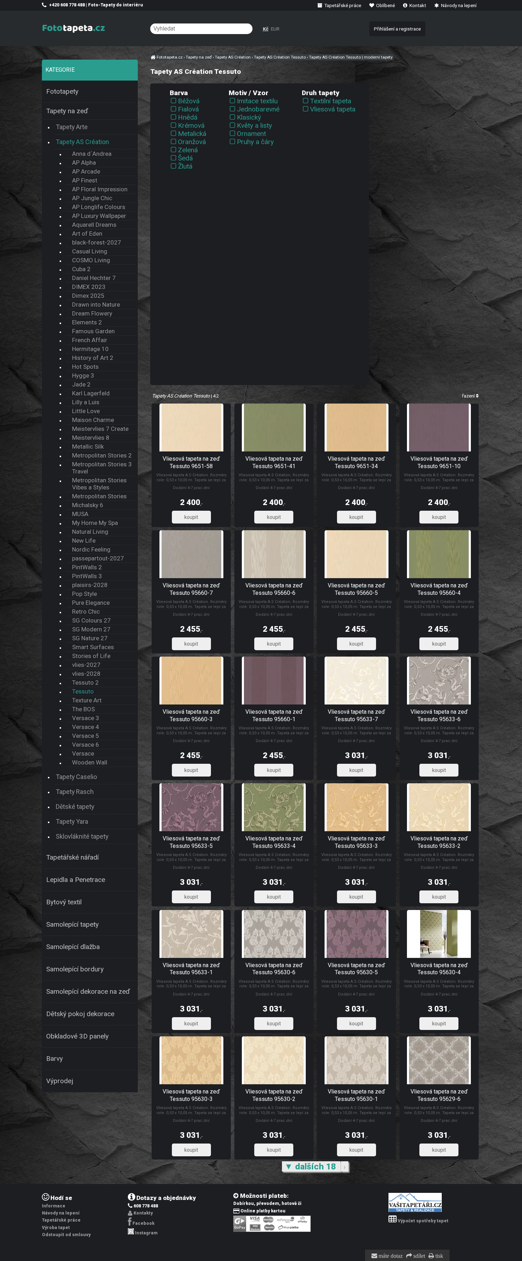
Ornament (251, 134)
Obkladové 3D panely (77, 1036)
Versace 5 (85, 735)
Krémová (191, 125)
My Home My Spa (95, 522)
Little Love (86, 411)
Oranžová (192, 142)
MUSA (80, 513)
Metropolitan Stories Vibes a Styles (99, 484)
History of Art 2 (92, 357)
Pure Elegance (91, 602)
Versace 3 (85, 718)
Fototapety (62, 91)
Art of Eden (87, 233)
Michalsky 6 (87, 505)
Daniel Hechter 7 (94, 277)
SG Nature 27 (90, 638)
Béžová (189, 101)
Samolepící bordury (75, 969)
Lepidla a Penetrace (75, 880)
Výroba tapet (56, 1227)
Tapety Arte (72, 127)
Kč (265, 29)
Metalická (192, 134)
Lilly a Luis (85, 402)
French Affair (89, 340)
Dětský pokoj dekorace (80, 1014)
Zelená (188, 150)
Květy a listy (254, 125)
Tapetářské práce (342, 5)
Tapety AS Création (82, 142)
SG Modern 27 (91, 629)
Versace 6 (85, 744)
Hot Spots (85, 366)
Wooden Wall (89, 762)
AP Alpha (84, 162)
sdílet (418, 1256)
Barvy (54, 1059)
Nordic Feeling (91, 549)
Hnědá (187, 117)
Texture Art (87, 700)
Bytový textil (64, 902)
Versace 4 (85, 726)
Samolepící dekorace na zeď (88, 992)
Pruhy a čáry (255, 142)
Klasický (249, 117)
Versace (83, 753)
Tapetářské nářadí (72, 857)
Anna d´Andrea (92, 153)
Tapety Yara (72, 821)
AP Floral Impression (99, 189)
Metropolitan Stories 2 (102, 455)
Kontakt (417, 5)
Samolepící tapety (72, 924)
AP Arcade (86, 171)
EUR (275, 29)
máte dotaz (390, 1256)
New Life (84, 540)
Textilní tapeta (330, 101)
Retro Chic (86, 611)
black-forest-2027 (96, 242)
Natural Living (90, 531)
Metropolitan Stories (99, 496)
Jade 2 (81, 384)
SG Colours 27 (91, 620)
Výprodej (59, 1081)
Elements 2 (87, 322)
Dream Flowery (92, 313)
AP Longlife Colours (98, 206)
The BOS (83, 709)
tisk (438, 1256)
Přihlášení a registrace (397, 29)
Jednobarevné (258, 109)
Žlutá (185, 166)
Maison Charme (93, 419)
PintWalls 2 (87, 567)
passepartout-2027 (98, 558)
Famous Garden (93, 331)
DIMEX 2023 (88, 286)
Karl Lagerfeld (91, 393)
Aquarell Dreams (94, 224)
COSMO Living (91, 260)
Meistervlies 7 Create (100, 428)
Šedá (185, 158)
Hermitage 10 (90, 348)
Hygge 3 (83, 375)
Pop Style (84, 593)
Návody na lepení (458, 5)
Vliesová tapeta (332, 109)
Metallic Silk (88, 446)
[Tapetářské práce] (415, 1210)
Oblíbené (385, 5)
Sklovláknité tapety (82, 836)
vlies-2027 (86, 664)
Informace (53, 1206)
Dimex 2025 (88, 295)
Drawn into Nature (96, 304)
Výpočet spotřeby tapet (423, 1220)
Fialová (188, 109)
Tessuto (83, 691)
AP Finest (84, 180)
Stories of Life (91, 655)
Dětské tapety (75, 806)
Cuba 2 (81, 269)
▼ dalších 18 (311, 1166)
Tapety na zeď (67, 111)
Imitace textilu (257, 101)
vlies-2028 (86, 673)
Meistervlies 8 (90, 437)
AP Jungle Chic (92, 198)
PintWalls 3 (87, 576)
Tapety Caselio (76, 776)
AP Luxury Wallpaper (99, 215)
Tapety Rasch (75, 791)
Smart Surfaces (93, 647)
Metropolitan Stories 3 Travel (102, 468)
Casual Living (89, 251)
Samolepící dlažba (73, 947)
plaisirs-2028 (90, 584)
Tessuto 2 (85, 682)
